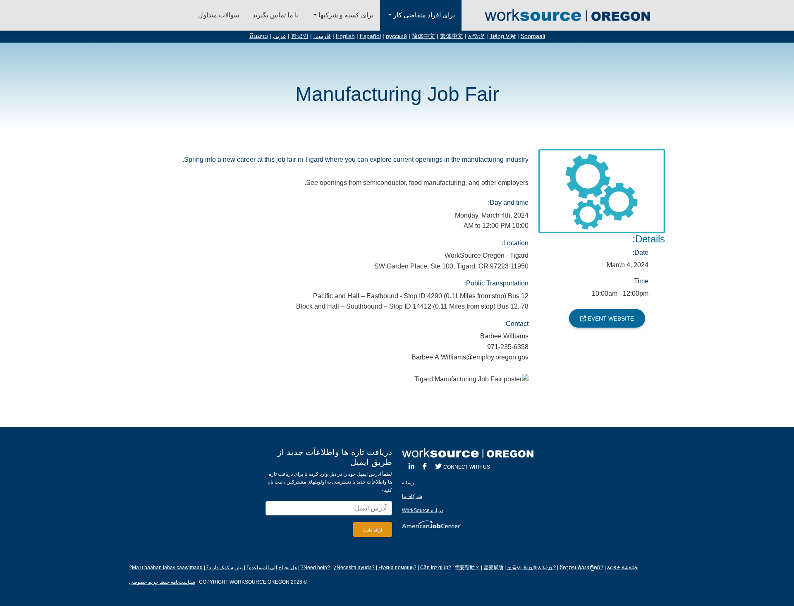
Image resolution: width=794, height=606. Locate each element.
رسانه (408, 483)
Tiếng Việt (503, 36)
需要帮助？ (467, 567)
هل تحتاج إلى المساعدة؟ (271, 567)
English (345, 36)
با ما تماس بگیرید (275, 15)
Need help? (317, 567)
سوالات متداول (218, 15)
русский (396, 36)
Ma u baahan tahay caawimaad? (166, 567)
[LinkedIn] (411, 466)
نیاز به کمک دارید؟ (224, 567)
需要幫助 (493, 567)
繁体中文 (451, 36)
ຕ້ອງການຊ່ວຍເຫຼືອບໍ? (581, 567)
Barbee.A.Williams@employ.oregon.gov (470, 357)
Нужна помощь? (397, 567)
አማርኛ (476, 36)
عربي (279, 36)
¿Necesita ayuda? (354, 567)
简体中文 (423, 36)
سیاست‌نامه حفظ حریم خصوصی (162, 582)
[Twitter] (438, 466)
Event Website (610, 318)
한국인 (300, 36)
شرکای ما (412, 496)
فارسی (322, 36)
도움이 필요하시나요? (531, 567)
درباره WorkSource (422, 510)
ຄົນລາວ (258, 36)
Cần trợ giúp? (435, 567)
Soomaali (533, 36)
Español (370, 36)
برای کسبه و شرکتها (345, 15)
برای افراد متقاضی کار (423, 15)
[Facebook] (425, 466)
